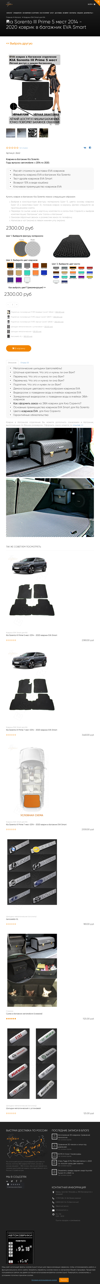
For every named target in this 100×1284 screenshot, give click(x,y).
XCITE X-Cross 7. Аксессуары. (69, 1154)
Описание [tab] (12, 363)
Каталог (9, 13)
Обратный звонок (62, 1206)
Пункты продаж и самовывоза (68, 1220)
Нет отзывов (23, 148)
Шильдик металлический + (25, 331)
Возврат (66, 13)
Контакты (73, 13)
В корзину (19, 348)
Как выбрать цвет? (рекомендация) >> (27, 287)
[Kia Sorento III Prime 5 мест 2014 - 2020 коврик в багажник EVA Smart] (35, 89)
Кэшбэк (80, 13)
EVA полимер (44, 13)
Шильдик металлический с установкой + (31, 327)
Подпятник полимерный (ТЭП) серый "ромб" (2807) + (36, 317)
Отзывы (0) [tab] (24, 363)
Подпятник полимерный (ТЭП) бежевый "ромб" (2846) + (37, 312)
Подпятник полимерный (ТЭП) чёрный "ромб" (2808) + (36, 322)
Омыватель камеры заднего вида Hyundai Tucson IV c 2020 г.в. (75, 1172)
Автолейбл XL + (21, 336)
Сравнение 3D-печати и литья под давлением (72, 1145)
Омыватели (17, 13)
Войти (90, 4)
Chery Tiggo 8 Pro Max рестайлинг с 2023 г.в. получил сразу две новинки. (75, 1162)
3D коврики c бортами (31, 13)
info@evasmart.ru (62, 1210)
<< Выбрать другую (19, 43)
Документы (88, 13)
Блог (52, 13)
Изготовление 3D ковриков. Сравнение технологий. (74, 1136)
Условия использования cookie (44, 1280)
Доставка (58, 13)
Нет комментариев (64, 1140)
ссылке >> (78, 425)
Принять (64, 1280)
